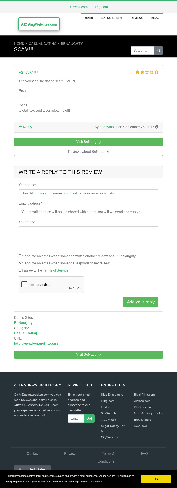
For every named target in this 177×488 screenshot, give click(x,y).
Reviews (137, 17)
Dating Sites (110, 17)
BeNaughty (72, 44)
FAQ (144, 453)
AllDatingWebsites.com (39, 24)
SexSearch (108, 413)
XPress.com (78, 7)
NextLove (140, 426)
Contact (33, 453)
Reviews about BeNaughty (88, 151)
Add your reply (141, 302)
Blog (155, 17)
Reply (27, 127)
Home (89, 17)
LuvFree (106, 407)
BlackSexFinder (144, 407)
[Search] (158, 50)
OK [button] (155, 479)
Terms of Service (55, 270)
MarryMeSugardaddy (148, 413)
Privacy (70, 453)
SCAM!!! (28, 73)
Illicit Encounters (112, 394)
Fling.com (100, 7)
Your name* (27, 185)
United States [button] (35, 469)
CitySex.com (109, 437)
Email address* (30, 203)
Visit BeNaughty (88, 354)
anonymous (108, 127)
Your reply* (27, 222)
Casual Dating (43, 44)
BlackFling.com (144, 394)
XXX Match (108, 419)
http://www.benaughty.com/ (36, 343)
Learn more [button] (96, 481)
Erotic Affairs (142, 419)
